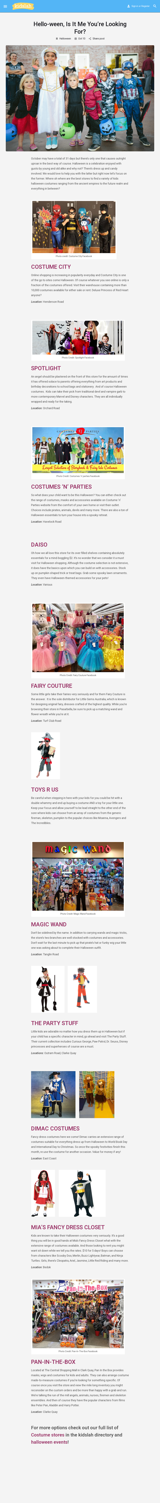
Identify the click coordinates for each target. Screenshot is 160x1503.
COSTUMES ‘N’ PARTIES (61, 487)
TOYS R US (44, 789)
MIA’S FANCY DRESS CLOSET (68, 1227)
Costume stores (47, 1435)
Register (145, 6)
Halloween (65, 38)
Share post (99, 38)
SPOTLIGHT (46, 368)
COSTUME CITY (51, 267)
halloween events (49, 1442)
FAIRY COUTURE (51, 686)
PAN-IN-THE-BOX (53, 1362)
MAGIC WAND (49, 924)
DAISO (39, 544)
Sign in (135, 6)
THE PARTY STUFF (54, 1023)
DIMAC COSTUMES (55, 1128)
